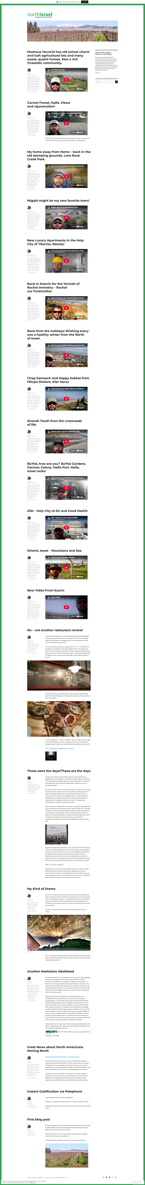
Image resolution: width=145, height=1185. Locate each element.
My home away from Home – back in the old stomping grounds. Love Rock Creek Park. (59, 155)
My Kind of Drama (41, 889)
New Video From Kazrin (45, 590)
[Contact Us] (116, 1177)
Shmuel (29, 73)
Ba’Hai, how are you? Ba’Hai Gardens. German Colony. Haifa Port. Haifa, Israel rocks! (56, 467)
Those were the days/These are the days (58, 771)
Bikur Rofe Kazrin (76, 1032)
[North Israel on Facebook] (109, 1177)
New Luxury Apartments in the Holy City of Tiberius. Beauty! (55, 242)
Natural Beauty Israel (32, 78)
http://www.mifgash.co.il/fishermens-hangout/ (59, 748)
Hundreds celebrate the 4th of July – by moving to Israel (62, 1057)
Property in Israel (35, 83)
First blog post (38, 1119)
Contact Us (97, 72)
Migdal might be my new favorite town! (58, 200)
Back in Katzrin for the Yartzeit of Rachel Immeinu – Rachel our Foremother (53, 287)
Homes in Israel (35, 76)
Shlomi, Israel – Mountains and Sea (54, 550)
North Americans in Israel (33, 176)
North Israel (30, 177)
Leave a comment (31, 91)
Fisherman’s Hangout (63, 647)
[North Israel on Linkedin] (106, 1177)
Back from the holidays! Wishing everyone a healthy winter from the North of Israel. (58, 334)
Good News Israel (35, 305)
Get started (84, 1)
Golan (32, 173)
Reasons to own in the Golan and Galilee (33, 88)
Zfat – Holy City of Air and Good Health (57, 511)
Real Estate (33, 86)
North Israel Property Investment (35, 1177)
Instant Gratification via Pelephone (54, 1091)
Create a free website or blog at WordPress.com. (56, 1177)
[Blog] (103, 1177)
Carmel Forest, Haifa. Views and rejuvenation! (48, 104)
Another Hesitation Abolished (50, 971)
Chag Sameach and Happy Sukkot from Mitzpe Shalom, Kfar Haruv (58, 380)
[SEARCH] (116, 82)
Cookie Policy (33, 1182)
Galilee (29, 76)
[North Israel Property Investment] (112, 1177)
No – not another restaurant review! (55, 630)
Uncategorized (34, 89)
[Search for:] (105, 81)
